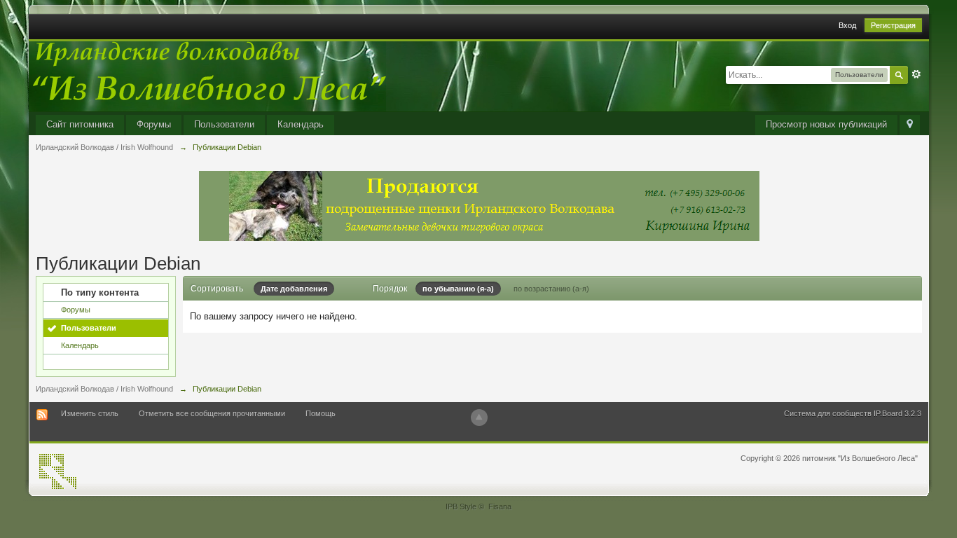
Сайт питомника (79, 124)
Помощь (320, 413)
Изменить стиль (89, 413)
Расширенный (916, 74)
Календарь (300, 124)
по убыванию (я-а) (458, 288)
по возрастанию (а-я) (551, 288)
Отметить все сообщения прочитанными (212, 413)
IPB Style (461, 506)
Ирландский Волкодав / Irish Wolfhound (104, 389)
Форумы (154, 124)
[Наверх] (479, 417)
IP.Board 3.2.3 (897, 413)
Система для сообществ (828, 413)
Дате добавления (294, 288)
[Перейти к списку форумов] (207, 75)
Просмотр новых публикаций (826, 124)
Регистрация (893, 25)
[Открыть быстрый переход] (910, 125)
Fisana (499, 506)
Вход (847, 25)
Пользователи (224, 124)
